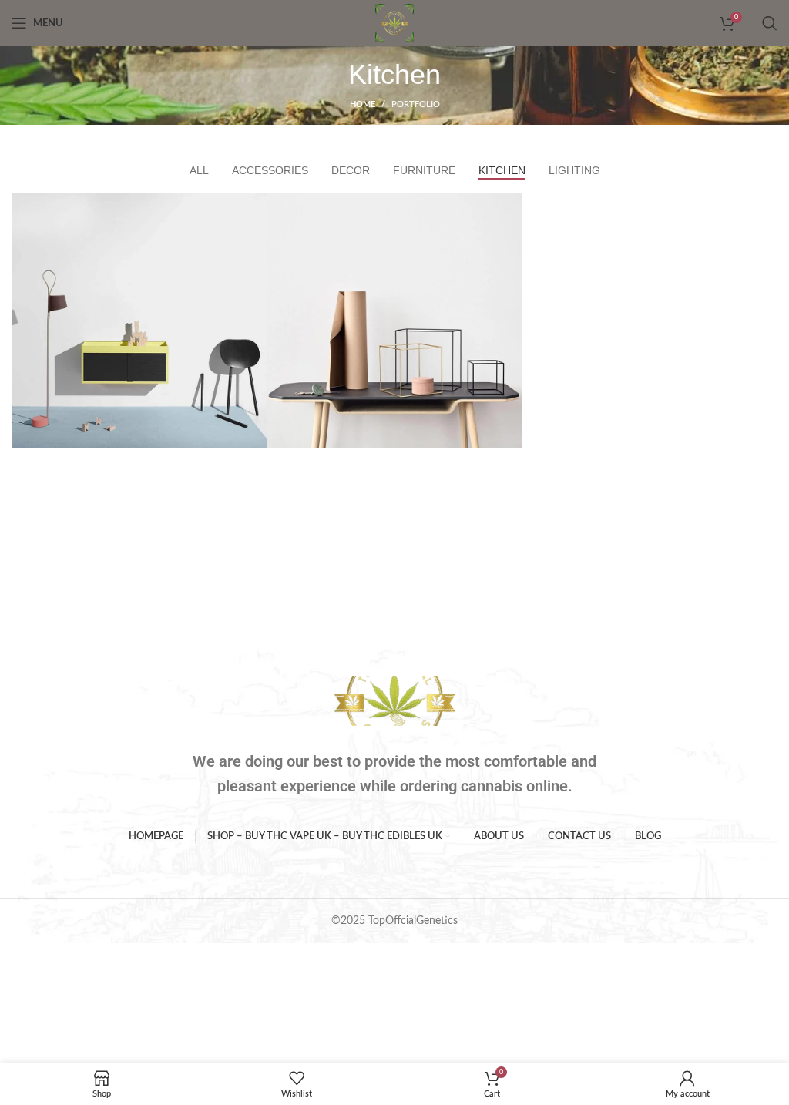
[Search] (769, 23)
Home (362, 104)
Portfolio (415, 104)
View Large (253, 206)
